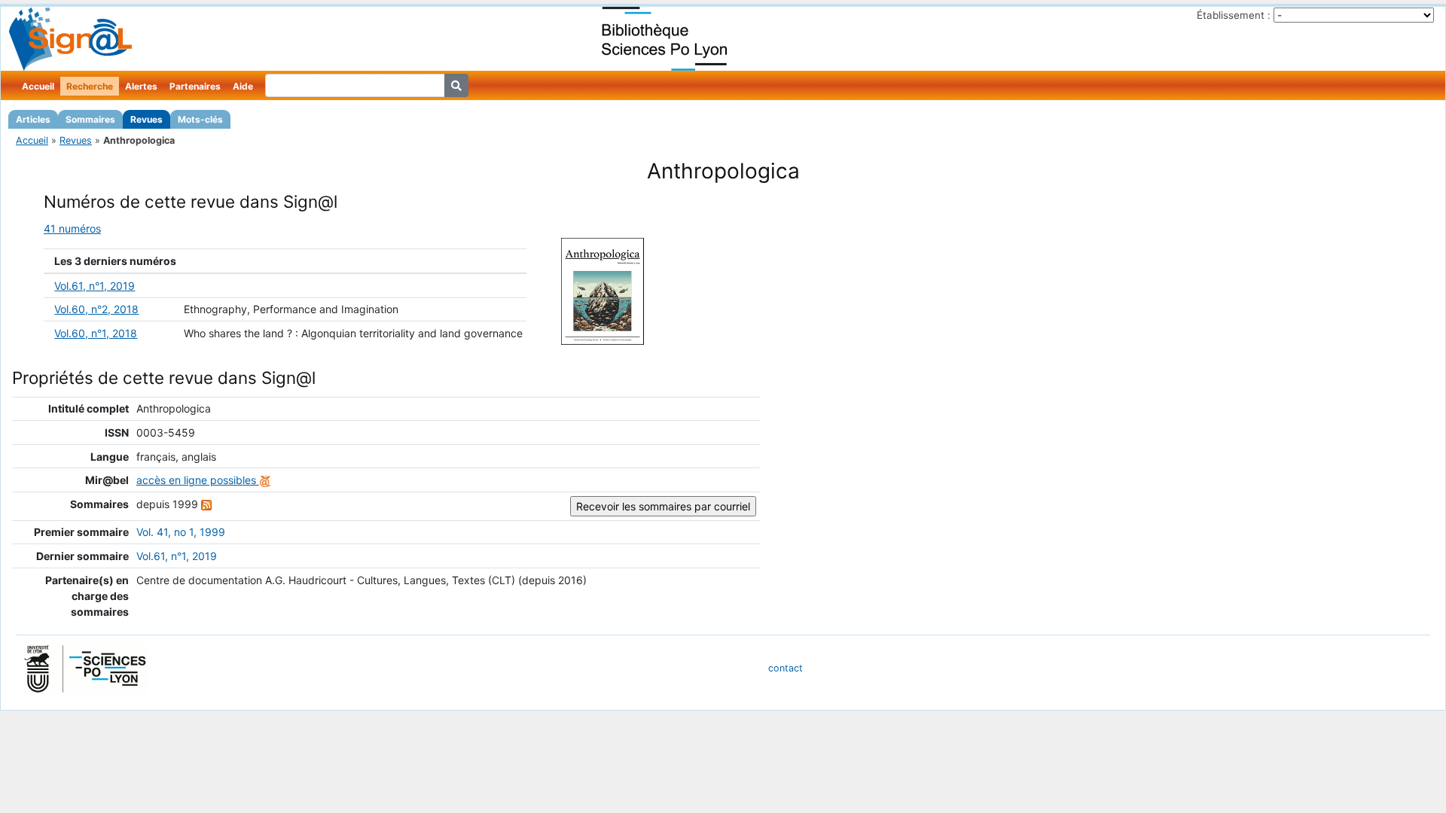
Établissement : (1234, 15)
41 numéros (72, 228)
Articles (33, 119)
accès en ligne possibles (197, 479)
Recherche (89, 86)
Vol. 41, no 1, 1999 (180, 531)
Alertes (141, 86)
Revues (146, 119)
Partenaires (195, 86)
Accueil (38, 86)
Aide (243, 86)
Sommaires (90, 119)
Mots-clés (200, 119)
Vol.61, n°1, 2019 (94, 285)
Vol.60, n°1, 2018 (95, 333)
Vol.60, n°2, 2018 (96, 309)
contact (785, 668)
